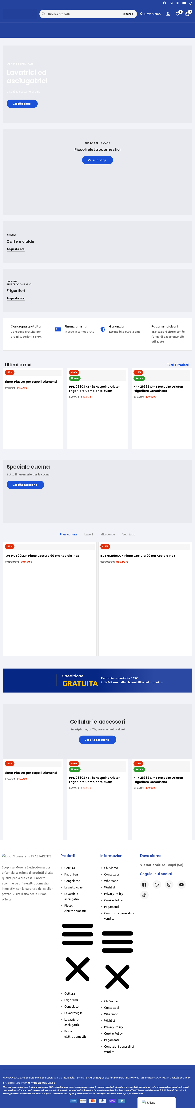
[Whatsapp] (171, 2)
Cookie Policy (113, 900)
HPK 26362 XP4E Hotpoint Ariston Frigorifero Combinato (158, 389)
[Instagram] (177, 2)
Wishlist (109, 887)
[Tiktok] (144, 895)
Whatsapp (111, 881)
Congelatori (72, 881)
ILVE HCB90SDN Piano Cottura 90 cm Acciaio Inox (42, 556)
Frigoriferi (71, 874)
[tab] (68, 534)
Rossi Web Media (44, 1083)
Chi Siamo (111, 868)
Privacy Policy (113, 894)
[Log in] (168, 14)
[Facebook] (165, 2)
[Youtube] (184, 2)
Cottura (69, 868)
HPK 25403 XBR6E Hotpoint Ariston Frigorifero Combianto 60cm (95, 389)
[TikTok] (191, 2)
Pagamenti (111, 906)
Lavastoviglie (73, 887)
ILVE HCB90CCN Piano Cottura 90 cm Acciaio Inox (137, 556)
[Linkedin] (181, 884)
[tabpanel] (97, 598)
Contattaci (111, 874)
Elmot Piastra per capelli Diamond (31, 382)
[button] (178, 365)
